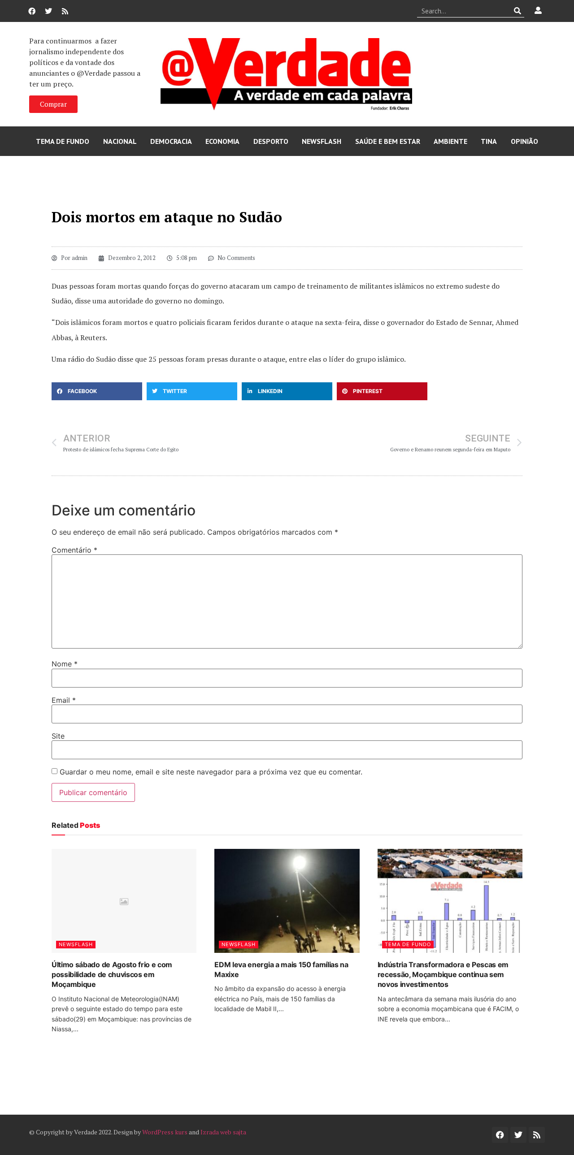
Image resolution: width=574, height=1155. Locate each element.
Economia (222, 141)
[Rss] (65, 11)
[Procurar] (517, 10)
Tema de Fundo (62, 141)
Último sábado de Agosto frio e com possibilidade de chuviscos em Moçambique (112, 974)
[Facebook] (32, 11)
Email (64, 700)
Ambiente (450, 141)
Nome (65, 663)
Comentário (74, 550)
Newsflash (321, 141)
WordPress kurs (164, 1132)
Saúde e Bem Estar (387, 141)
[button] (97, 391)
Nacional (120, 141)
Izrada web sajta (223, 1132)
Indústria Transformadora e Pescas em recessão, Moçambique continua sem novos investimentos (443, 974)
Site (58, 736)
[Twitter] (48, 11)
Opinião (524, 141)
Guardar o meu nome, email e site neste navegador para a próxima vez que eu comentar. (211, 771)
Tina (489, 141)
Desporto (270, 141)
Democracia (171, 141)
